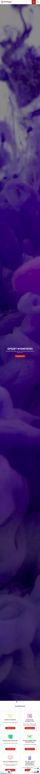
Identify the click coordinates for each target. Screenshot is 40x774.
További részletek (20, 356)
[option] (20, 352)
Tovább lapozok (20, 701)
